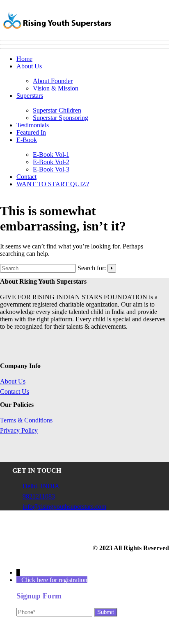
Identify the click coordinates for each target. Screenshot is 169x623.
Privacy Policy (19, 430)
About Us (29, 66)
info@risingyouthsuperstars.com (64, 506)
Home (24, 58)
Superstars (29, 95)
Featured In (31, 132)
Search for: (92, 267)
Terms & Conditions (26, 420)
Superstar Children (57, 110)
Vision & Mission (55, 88)
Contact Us (14, 391)
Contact (26, 176)
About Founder (53, 80)
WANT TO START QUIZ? (52, 184)
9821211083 (39, 496)
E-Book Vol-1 (51, 154)
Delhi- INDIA (41, 486)
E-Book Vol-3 (51, 169)
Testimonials (32, 125)
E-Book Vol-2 (51, 161)
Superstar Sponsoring (60, 117)
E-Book (26, 139)
